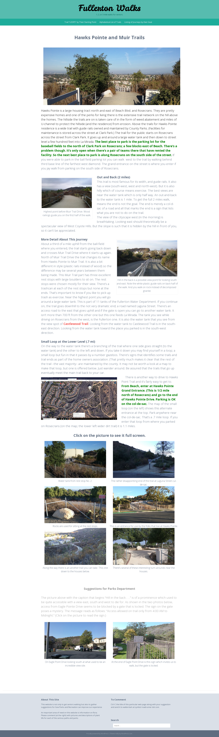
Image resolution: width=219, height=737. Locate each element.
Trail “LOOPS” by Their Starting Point (80, 22)
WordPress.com (126, 734)
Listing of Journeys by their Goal (138, 22)
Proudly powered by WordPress (97, 734)
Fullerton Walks (109, 8)
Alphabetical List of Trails (110, 22)
